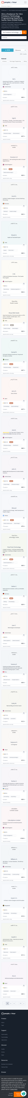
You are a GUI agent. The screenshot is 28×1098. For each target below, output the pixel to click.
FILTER (8, 50)
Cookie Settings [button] (10, 1094)
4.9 (6, 130)
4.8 (6, 871)
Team (2, 1025)
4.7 (6, 325)
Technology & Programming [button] (15, 61)
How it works (4, 1034)
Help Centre (4, 1040)
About (2, 1022)
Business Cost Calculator (7, 1064)
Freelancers (4, 10)
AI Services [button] (4, 61)
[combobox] (11, 32)
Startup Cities (4, 1067)
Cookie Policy (13, 1089)
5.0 (5, 91)
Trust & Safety (4, 1037)
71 (20, 1003)
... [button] (14, 94)
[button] (25, 2)
